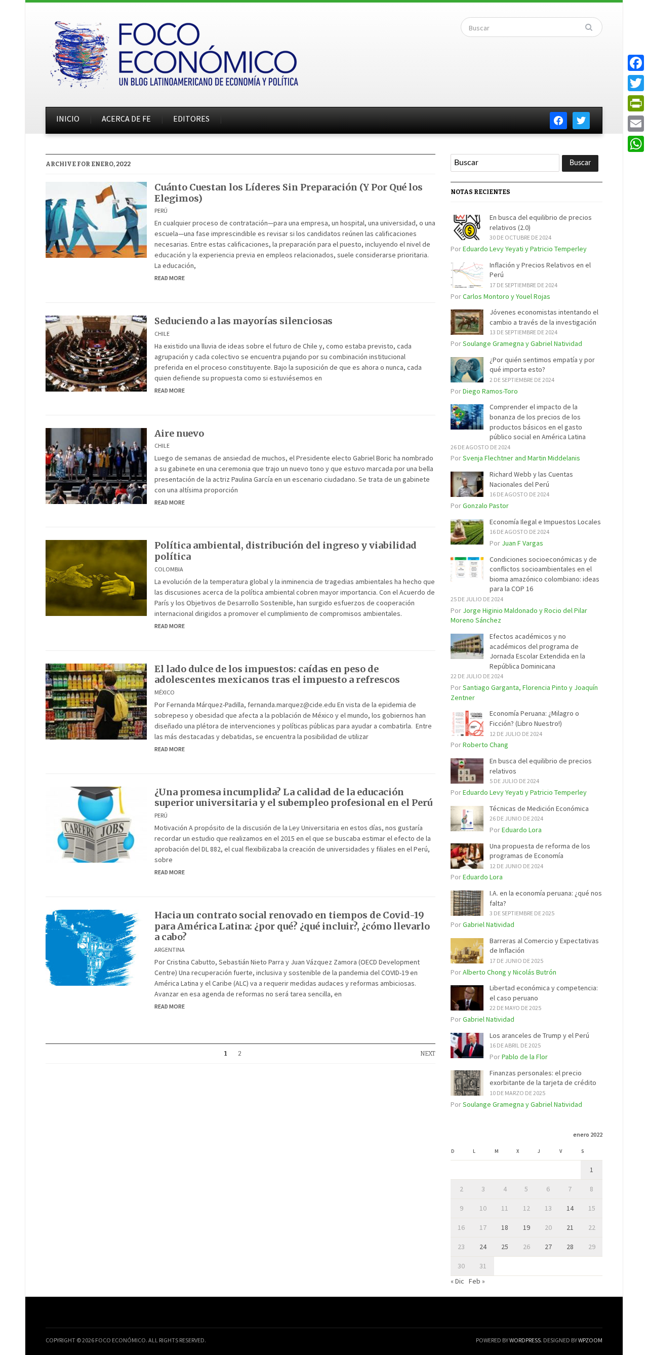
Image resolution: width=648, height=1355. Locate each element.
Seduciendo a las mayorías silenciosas (243, 321)
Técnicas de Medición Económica (539, 808)
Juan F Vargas (522, 543)
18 (504, 1227)
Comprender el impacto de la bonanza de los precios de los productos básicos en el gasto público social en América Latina (538, 421)
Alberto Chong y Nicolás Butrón (509, 972)
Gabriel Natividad (488, 924)
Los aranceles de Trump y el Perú (539, 1035)
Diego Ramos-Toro (490, 391)
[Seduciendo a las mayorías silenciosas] (96, 353)
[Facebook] (636, 63)
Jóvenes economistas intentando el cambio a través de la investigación (544, 317)
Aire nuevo (179, 433)
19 (526, 1227)
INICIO (67, 118)
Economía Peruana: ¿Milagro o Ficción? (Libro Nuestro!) (534, 718)
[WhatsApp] (636, 144)
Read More (169, 278)
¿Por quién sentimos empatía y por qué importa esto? (542, 364)
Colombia (168, 569)
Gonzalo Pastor (486, 505)
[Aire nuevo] (96, 465)
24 (483, 1246)
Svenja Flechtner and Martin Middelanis (521, 457)
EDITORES (191, 118)
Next (427, 1053)
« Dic (457, 1281)
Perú (161, 210)
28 (570, 1246)
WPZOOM (590, 1340)
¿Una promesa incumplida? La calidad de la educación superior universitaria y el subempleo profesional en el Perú (293, 797)
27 (548, 1246)
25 (504, 1246)
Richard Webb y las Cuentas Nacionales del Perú (531, 479)
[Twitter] (636, 83)
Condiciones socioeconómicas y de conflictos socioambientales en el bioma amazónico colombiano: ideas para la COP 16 (544, 574)
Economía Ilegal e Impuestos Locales (545, 521)
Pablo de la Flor (525, 1056)
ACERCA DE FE (126, 118)
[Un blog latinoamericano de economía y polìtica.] (174, 51)
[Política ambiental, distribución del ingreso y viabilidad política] (96, 577)
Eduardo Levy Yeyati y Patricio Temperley (525, 248)
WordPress (525, 1340)
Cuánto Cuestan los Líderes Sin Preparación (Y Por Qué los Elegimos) (288, 192)
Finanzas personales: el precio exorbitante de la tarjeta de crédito (543, 1078)
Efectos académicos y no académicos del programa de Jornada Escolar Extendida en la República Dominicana (537, 651)
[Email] (636, 123)
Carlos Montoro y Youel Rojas (506, 296)
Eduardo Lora (522, 829)
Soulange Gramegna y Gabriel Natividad (522, 343)
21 (570, 1227)
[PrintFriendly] (636, 103)
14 (570, 1208)
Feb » (477, 1281)
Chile (162, 333)
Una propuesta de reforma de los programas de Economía (540, 851)
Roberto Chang (485, 744)
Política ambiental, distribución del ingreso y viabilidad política (285, 550)
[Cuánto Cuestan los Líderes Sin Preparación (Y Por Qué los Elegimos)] (96, 218)
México (164, 692)
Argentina (169, 949)
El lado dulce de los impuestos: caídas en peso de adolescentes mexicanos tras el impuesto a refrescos (277, 674)
